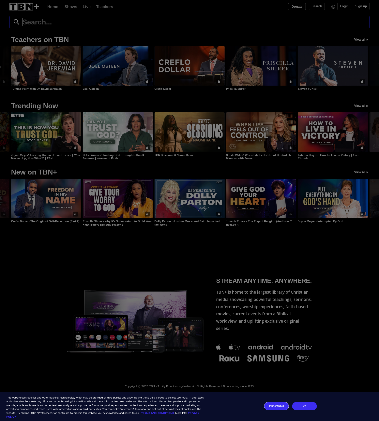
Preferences (276, 406)
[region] (189, 406)
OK (304, 406)
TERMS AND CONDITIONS (157, 413)
